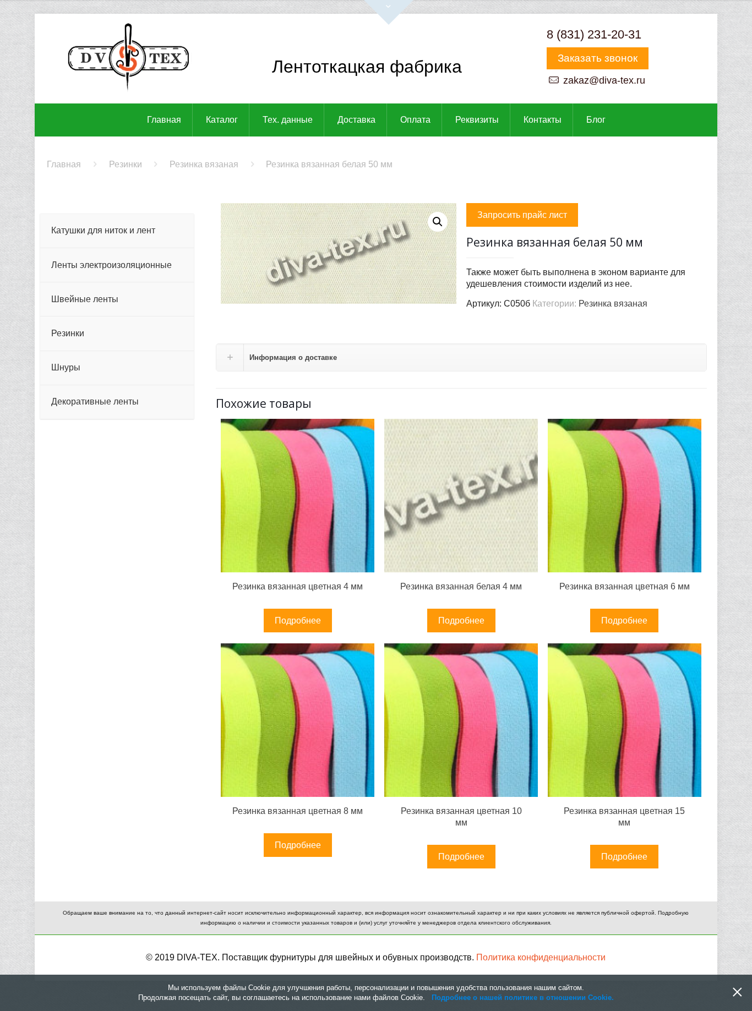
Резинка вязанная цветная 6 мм (624, 586)
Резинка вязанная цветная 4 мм (297, 586)
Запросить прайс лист (522, 215)
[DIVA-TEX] (128, 58)
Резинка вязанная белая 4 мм (461, 586)
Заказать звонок (597, 58)
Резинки (125, 164)
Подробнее (298, 620)
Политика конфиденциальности (541, 957)
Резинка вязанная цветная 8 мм (297, 811)
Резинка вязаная (204, 164)
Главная (64, 164)
